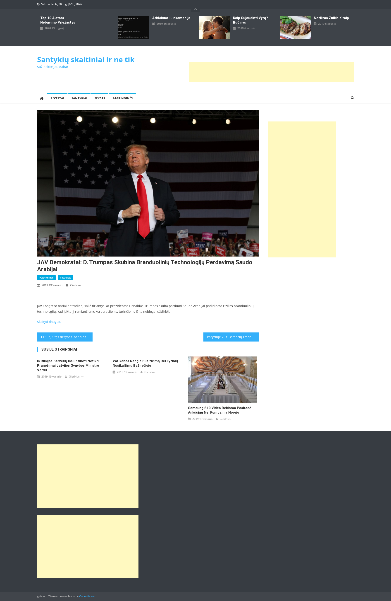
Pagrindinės (122, 98)
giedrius (75, 285)
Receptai (57, 98)
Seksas (100, 98)
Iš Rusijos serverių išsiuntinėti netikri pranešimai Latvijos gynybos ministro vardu (68, 365)
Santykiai (79, 98)
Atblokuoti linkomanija (171, 18)
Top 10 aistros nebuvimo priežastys (57, 20)
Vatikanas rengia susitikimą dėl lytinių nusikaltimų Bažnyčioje (145, 363)
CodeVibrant (87, 596)
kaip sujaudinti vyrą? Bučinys (250, 20)
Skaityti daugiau (49, 322)
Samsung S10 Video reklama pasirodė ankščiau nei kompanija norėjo (219, 410)
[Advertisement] (271, 72)
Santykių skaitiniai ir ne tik (86, 59)
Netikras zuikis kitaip (331, 18)
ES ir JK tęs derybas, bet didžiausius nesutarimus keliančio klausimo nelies (68, 337)
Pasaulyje (65, 277)
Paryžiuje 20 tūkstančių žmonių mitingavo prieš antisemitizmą (233, 337)
